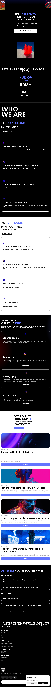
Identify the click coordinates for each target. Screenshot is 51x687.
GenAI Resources (5, 659)
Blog (2, 660)
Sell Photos (3, 651)
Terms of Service (5, 634)
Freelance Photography (6, 643)
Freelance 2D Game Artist (7, 646)
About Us (3, 632)
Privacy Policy (4, 635)
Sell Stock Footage (5, 652)
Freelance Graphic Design (7, 642)
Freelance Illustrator (6, 645)
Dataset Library (4, 657)
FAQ (2, 637)
